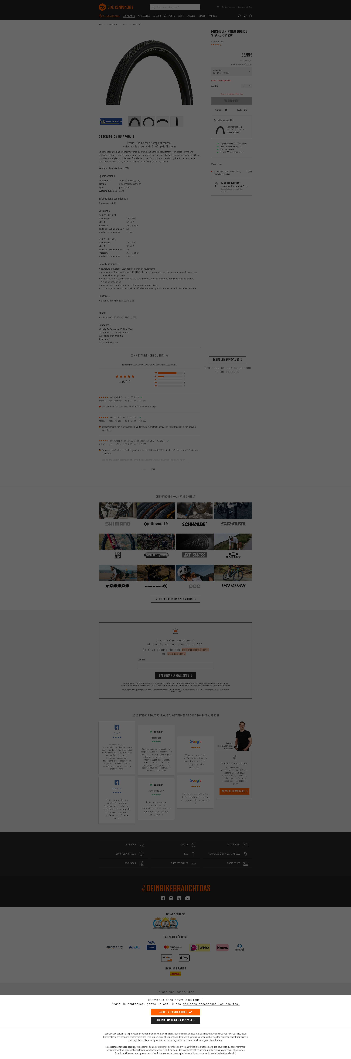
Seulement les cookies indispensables (175, 1020)
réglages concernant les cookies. (211, 1004)
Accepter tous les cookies (173, 1012)
